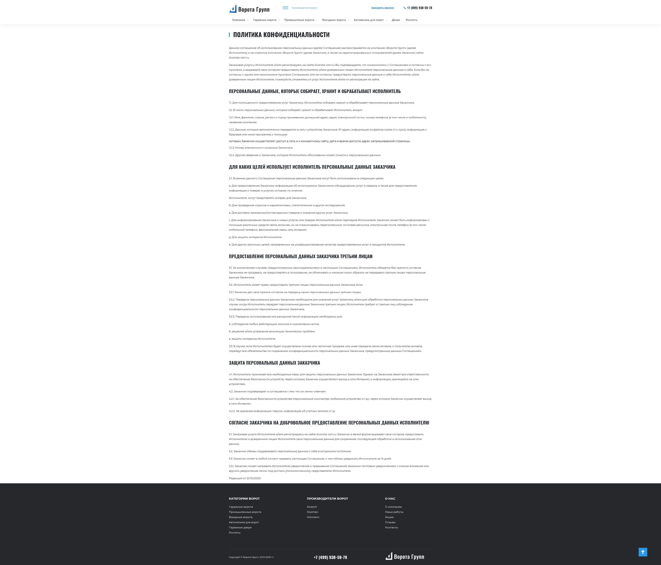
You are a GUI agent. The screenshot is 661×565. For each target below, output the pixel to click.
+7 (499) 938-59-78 (419, 8)
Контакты (391, 527)
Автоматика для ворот (369, 19)
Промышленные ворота (245, 512)
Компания (238, 19)
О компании (393, 506)
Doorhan (312, 512)
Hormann (313, 517)
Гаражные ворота (264, 19)
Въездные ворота (334, 19)
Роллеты (412, 19)
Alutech (312, 506)
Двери (396, 19)
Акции (389, 517)
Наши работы (394, 512)
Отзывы (390, 522)
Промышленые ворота (299, 19)
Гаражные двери (240, 527)
